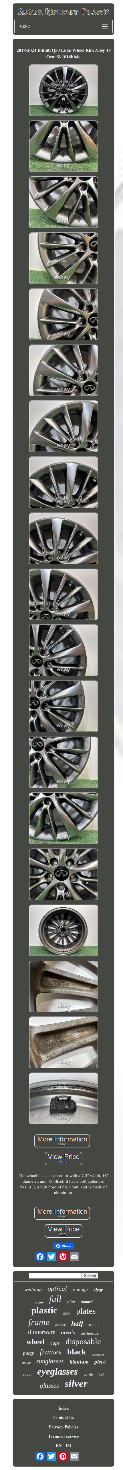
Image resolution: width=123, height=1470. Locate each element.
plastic (44, 1310)
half (77, 1323)
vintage (80, 1289)
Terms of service (63, 1436)
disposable (83, 1341)
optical (57, 1288)
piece (100, 1362)
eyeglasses (57, 1371)
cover (27, 1374)
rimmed (87, 1301)
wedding (33, 1289)
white (88, 1374)
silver (76, 1383)
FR (68, 1445)
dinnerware (41, 1331)
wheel (35, 1342)
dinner (60, 1325)
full (55, 1299)
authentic (90, 1334)
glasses (49, 1385)
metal (94, 1324)
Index (63, 1408)
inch (101, 1375)
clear (98, 1289)
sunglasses (50, 1361)
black (76, 1351)
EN (59, 1445)
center (26, 1363)
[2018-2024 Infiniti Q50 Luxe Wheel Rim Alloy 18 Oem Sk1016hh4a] (63, 91)
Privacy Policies (63, 1427)
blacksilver (98, 1354)
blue (71, 1301)
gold (66, 1313)
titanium (79, 1362)
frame (38, 1322)
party (28, 1353)
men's (68, 1332)
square (39, 1302)
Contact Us (63, 1417)
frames (50, 1352)
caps (55, 1343)
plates (86, 1310)
